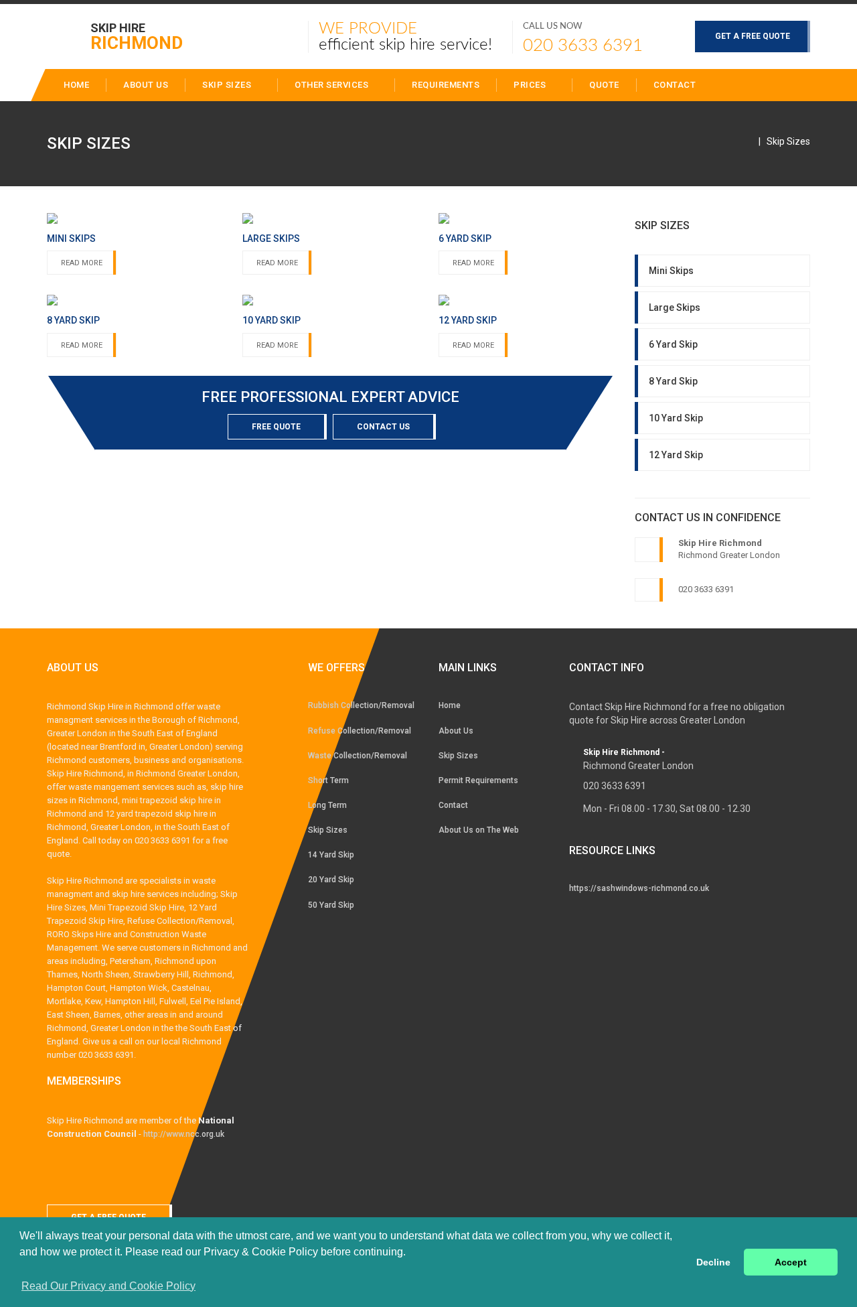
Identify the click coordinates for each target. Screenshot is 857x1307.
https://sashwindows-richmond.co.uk (639, 888)
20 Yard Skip (331, 879)
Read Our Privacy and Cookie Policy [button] (108, 1286)
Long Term (327, 805)
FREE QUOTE (276, 426)
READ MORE (81, 263)
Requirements (445, 85)
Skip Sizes (228, 85)
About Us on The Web (479, 830)
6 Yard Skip (673, 344)
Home (450, 705)
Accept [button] (791, 1262)
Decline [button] (713, 1262)
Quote (604, 85)
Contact (674, 85)
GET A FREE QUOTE (752, 36)
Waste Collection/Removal (357, 755)
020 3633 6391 (583, 45)
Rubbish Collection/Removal (361, 705)
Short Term (328, 780)
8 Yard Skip (673, 381)
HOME (76, 85)
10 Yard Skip (676, 418)
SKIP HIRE (136, 36)
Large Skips (674, 307)
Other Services (333, 85)
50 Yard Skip (331, 905)
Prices (531, 85)
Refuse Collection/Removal (359, 731)
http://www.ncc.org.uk (183, 1134)
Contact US (383, 426)
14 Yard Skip (331, 854)
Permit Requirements (478, 780)
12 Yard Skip (676, 455)
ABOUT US (145, 85)
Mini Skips (671, 270)
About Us (456, 731)
